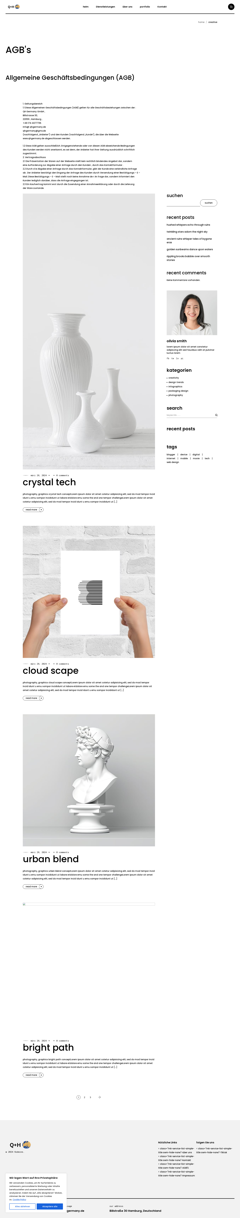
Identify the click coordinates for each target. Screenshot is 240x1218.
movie (196, 458)
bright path (48, 1047)
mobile (184, 458)
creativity (173, 377)
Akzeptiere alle (49, 1206)
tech (207, 458)
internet (171, 458)
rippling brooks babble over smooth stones (188, 258)
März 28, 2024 (39, 475)
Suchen (175, 195)
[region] (36, 1192)
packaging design (178, 390)
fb (168, 358)
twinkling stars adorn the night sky (187, 231)
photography (175, 395)
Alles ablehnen (22, 1206)
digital (196, 454)
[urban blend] (89, 780)
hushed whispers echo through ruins (188, 224)
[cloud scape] (89, 592)
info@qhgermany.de (69, 1211)
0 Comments (62, 475)
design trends (176, 382)
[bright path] (89, 969)
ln (177, 358)
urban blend (51, 859)
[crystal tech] (89, 331)
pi (182, 358)
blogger (171, 454)
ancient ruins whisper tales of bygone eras (189, 240)
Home (201, 22)
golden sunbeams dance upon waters (190, 249)
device (183, 454)
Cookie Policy (19, 1199)
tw (172, 358)
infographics (175, 386)
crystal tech (49, 482)
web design (173, 462)
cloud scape (51, 670)
